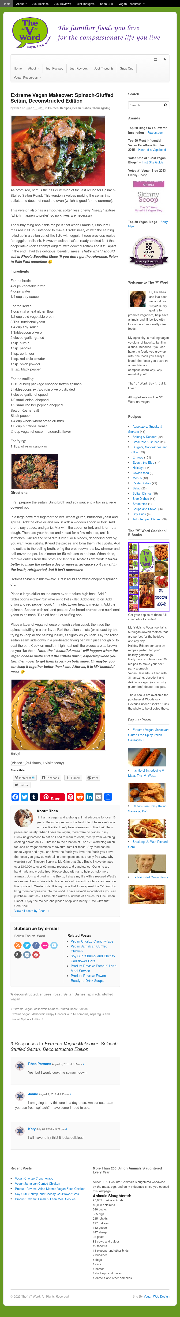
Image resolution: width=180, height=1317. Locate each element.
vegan (15, 999)
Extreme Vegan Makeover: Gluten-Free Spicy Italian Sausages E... (148, 734)
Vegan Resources (130, 4)
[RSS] (18, 945)
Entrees (53, 108)
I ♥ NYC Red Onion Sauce (150, 877)
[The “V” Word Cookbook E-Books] (148, 610)
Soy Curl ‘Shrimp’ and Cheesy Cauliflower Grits (47, 1193)
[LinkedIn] (54, 945)
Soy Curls (139, 514)
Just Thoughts (85, 4)
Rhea (17, 108)
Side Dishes (141, 498)
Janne (33, 1093)
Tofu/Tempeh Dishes (147, 519)
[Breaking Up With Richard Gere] (147, 872)
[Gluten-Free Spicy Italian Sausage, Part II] (147, 836)
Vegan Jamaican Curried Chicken (37, 1183)
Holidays (138, 467)
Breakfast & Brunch (146, 442)
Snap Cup (106, 4)
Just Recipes (40, 4)
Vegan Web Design (156, 1296)
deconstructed (26, 994)
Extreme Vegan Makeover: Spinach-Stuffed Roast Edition (50, 1009)
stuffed (107, 994)
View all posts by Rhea (31, 910)
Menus (137, 478)
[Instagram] (27, 955)
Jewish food (141, 472)
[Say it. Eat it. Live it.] (90, 47)
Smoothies (140, 503)
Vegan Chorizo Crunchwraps (34, 1178)
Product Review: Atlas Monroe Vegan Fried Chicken (50, 1188)
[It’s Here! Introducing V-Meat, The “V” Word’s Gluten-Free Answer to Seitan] (147, 801)
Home (7, 4)
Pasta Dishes (142, 483)
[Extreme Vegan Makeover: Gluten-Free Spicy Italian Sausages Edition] (147, 765)
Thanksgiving (101, 108)
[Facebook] (36, 945)
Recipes (65, 108)
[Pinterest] (36, 955)
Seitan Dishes (81, 108)
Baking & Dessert (145, 436)
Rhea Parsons (39, 1063)
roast (57, 994)
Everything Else (143, 462)
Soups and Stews (145, 509)
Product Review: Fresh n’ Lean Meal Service (45, 1199)
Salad (136, 488)
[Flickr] (45, 945)
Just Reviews (62, 4)
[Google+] (18, 955)
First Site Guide (152, 162)
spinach (93, 994)
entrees (46, 994)
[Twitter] (27, 945)
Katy (32, 1128)
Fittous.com (155, 132)
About (20, 4)
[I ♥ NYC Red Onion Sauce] (147, 902)
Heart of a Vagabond (152, 149)
